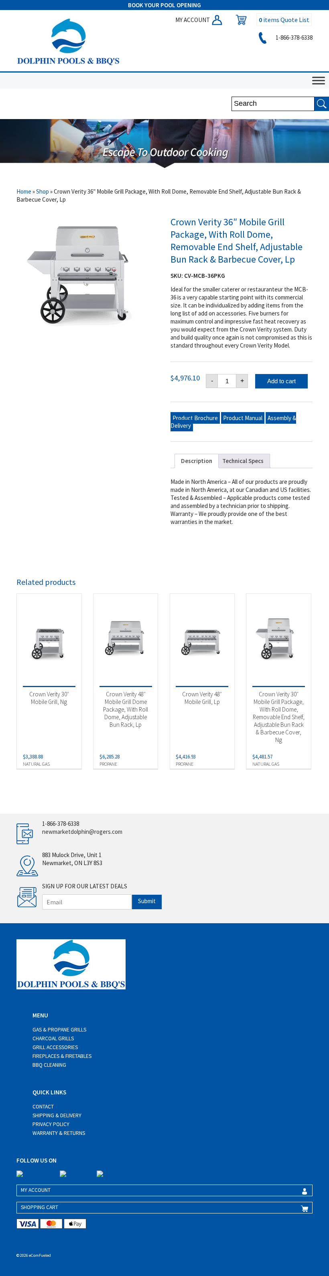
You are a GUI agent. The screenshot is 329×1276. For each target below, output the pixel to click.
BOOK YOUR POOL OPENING (164, 5)
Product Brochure (195, 418)
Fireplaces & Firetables (61, 1056)
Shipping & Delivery (56, 1115)
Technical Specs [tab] (243, 461)
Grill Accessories (55, 1047)
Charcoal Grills (53, 1038)
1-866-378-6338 (293, 37)
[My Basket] (239, 20)
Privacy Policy (50, 1124)
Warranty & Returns (58, 1133)
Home (23, 191)
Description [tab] (196, 461)
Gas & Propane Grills (59, 1029)
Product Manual (242, 418)
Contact (43, 1106)
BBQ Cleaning (49, 1065)
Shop (42, 191)
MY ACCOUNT (193, 20)
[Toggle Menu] (318, 80)
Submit (147, 901)
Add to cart (281, 381)
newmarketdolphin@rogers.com (82, 831)
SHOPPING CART (39, 1207)
